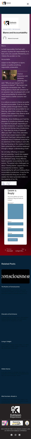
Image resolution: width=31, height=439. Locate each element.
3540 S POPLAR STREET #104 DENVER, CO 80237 (14, 429)
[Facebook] (11, 435)
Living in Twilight (6, 341)
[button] (28, 4)
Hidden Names (5, 369)
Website (10, 233)
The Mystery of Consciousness (10, 287)
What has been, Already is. (9, 396)
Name (10, 221)
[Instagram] (15, 435)
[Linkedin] (19, 435)
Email (9, 227)
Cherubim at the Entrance (9, 314)
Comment (11, 203)
